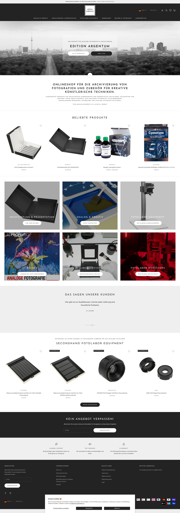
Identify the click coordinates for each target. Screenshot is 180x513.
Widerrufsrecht (106, 476)
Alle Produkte (78, 53)
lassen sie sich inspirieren (32, 274)
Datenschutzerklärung (108, 470)
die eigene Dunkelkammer (148, 223)
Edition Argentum (24, 164)
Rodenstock (112, 390)
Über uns (101, 53)
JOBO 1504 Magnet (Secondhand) (156, 393)
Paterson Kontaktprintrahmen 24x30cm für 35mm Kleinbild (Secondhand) (23, 394)
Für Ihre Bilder (32, 223)
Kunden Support (56, 448)
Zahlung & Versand (61, 473)
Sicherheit (123, 448)
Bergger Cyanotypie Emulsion (112, 167)
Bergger (112, 164)
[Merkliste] (170, 10)
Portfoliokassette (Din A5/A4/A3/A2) (68, 167)
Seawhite (68, 164)
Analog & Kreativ (41, 18)
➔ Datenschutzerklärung (77, 503)
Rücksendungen (61, 476)
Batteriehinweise (107, 479)
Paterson (24, 390)
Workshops (106, 18)
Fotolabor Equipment (89, 18)
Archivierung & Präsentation (64, 18)
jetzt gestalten (90, 223)
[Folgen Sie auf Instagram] (10, 493)
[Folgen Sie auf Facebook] (5, 493)
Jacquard (156, 164)
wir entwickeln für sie (90, 274)
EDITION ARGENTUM (147, 466)
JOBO (156, 390)
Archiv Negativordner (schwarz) (23, 167)
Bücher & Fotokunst (123, 18)
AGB (103, 482)
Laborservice (140, 18)
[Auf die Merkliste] (41, 125)
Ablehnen (117, 508)
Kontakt (58, 484)
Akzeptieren (89, 508)
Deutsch (153, 10)
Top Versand (90, 448)
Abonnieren (105, 430)
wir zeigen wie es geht (148, 274)
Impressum (105, 473)
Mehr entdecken (90, 404)
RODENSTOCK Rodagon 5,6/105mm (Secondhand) (112, 393)
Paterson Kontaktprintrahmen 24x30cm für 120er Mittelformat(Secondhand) (67, 394)
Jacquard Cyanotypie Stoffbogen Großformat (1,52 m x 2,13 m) (156, 167)
